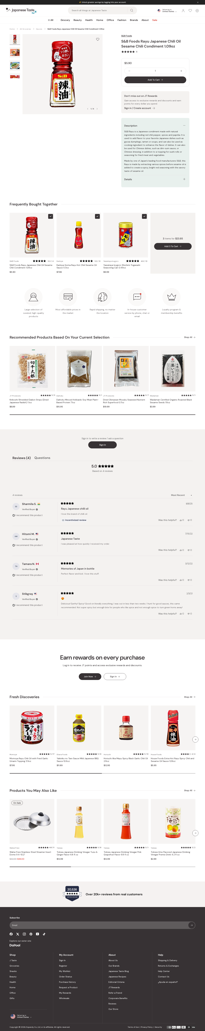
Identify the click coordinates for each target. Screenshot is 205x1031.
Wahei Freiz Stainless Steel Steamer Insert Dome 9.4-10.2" (30, 853)
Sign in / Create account (137, 108)
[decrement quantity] (129, 71)
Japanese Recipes (117, 976)
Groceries (14, 965)
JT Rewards (114, 987)
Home (99, 20)
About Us (113, 960)
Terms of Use (133, 1027)
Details (128, 179)
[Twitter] (17, 934)
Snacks (13, 971)
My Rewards (65, 992)
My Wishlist (64, 971)
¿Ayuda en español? (168, 982)
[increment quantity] (181, 71)
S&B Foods (126, 35)
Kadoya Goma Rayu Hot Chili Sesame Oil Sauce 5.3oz (77, 266)
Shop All (188, 337)
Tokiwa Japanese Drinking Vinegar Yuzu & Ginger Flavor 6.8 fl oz (77, 853)
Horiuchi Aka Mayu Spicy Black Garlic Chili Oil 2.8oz (126, 759)
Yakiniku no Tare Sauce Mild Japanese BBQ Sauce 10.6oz (78, 759)
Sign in (102, 444)
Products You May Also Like (33, 790)
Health (89, 20)
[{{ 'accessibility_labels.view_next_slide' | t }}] (195, 739)
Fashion (122, 20)
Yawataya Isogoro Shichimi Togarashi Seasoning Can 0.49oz (121, 266)
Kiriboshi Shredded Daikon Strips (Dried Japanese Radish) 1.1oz (29, 401)
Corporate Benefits (118, 998)
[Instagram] (24, 934)
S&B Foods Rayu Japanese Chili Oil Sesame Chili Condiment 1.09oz (31, 266)
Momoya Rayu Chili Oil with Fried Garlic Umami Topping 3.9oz (29, 759)
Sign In (62, 960)
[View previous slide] (88, 109)
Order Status (65, 976)
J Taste (13, 960)
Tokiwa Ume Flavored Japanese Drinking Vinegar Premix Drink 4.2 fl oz (170, 853)
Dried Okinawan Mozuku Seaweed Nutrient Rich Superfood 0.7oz (124, 401)
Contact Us (163, 976)
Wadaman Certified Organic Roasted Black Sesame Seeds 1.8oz (171, 401)
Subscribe (191, 925)
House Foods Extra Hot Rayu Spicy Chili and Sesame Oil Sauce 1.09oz (172, 759)
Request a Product (68, 987)
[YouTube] (37, 934)
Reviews (112, 1003)
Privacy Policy (147, 1027)
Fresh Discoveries (24, 697)
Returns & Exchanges (168, 965)
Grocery (65, 20)
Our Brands (114, 965)
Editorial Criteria (116, 982)
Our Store (113, 1009)
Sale (154, 20)
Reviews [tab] (21, 458)
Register (63, 965)
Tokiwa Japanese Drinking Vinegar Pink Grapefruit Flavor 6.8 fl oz (122, 853)
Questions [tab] (42, 458)
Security (158, 1027)
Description (130, 125)
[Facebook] (11, 934)
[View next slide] (97, 109)
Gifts (12, 998)
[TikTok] (44, 934)
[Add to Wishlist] (98, 39)
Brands (134, 20)
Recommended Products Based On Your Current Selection (59, 337)
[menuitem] (50, 20)
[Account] (183, 10)
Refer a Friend (115, 992)
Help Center (164, 971)
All (51, 20)
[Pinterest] (30, 934)
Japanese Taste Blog (119, 971)
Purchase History (67, 982)
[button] (129, 51)
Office (110, 20)
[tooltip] (74, 520)
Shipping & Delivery (167, 960)
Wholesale (64, 998)
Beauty (78, 20)
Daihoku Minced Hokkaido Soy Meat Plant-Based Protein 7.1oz (77, 401)
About (145, 20)
